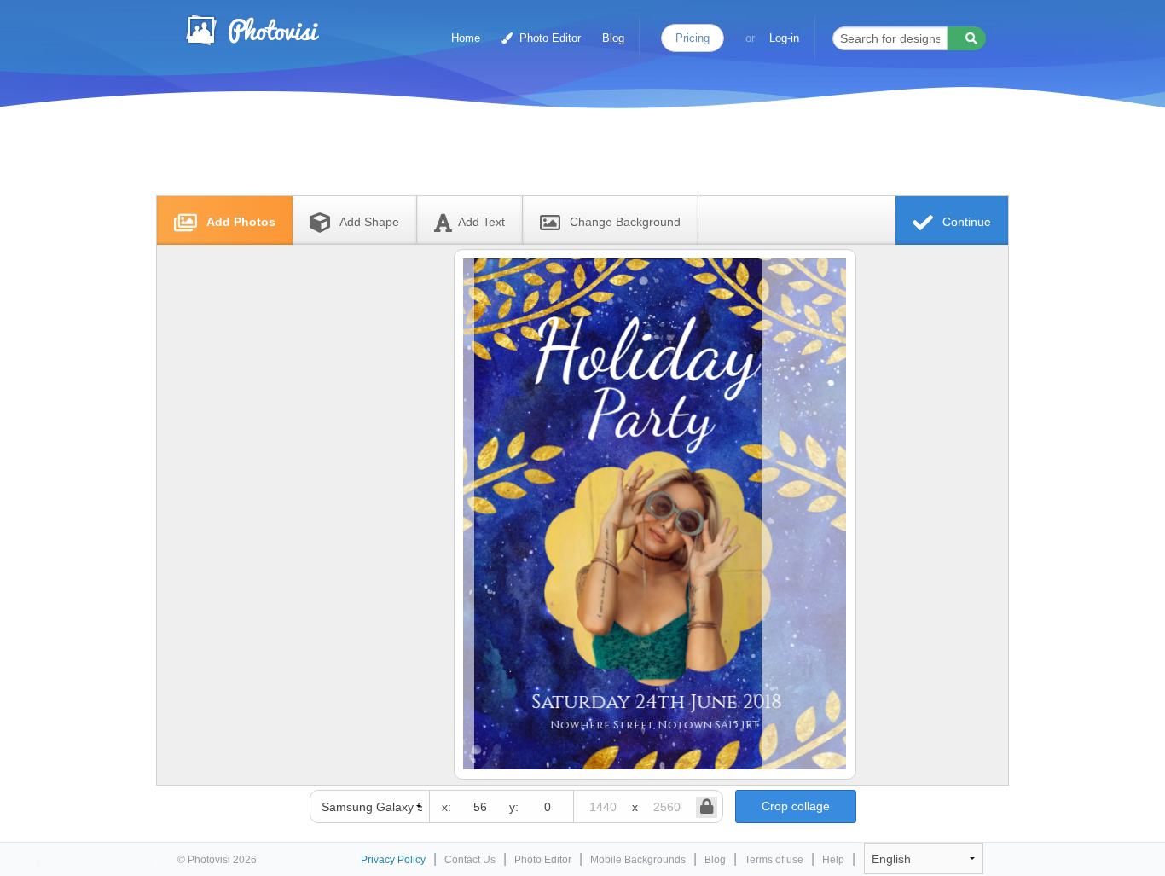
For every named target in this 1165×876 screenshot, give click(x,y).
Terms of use (774, 860)
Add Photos (239, 222)
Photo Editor (548, 38)
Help (833, 860)
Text (481, 222)
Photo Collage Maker (251, 30)
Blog (613, 38)
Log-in (784, 38)
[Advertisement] (564, 155)
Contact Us (470, 860)
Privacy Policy (393, 860)
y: (514, 807)
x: (446, 807)
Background (625, 222)
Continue (965, 222)
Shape (369, 222)
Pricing (692, 38)
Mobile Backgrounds (638, 860)
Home (465, 38)
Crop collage (796, 806)
